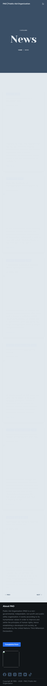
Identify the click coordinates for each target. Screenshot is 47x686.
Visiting (24, 517)
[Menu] (43, 4)
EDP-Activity (12, 178)
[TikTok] (30, 674)
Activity (10, 94)
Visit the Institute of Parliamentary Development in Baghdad (22, 185)
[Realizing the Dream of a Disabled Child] (23, 123)
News (17, 94)
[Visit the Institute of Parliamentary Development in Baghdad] (23, 208)
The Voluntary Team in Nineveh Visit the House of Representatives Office (22, 524)
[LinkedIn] (20, 674)
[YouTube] (25, 674)
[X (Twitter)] (9, 674)
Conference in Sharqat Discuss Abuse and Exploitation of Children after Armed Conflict (22, 267)
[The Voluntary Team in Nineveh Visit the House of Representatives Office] (23, 547)
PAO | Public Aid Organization (16, 4)
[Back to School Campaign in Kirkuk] (23, 374)
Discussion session (22, 345)
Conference (19, 260)
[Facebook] (4, 674)
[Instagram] (15, 674)
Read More (10, 166)
